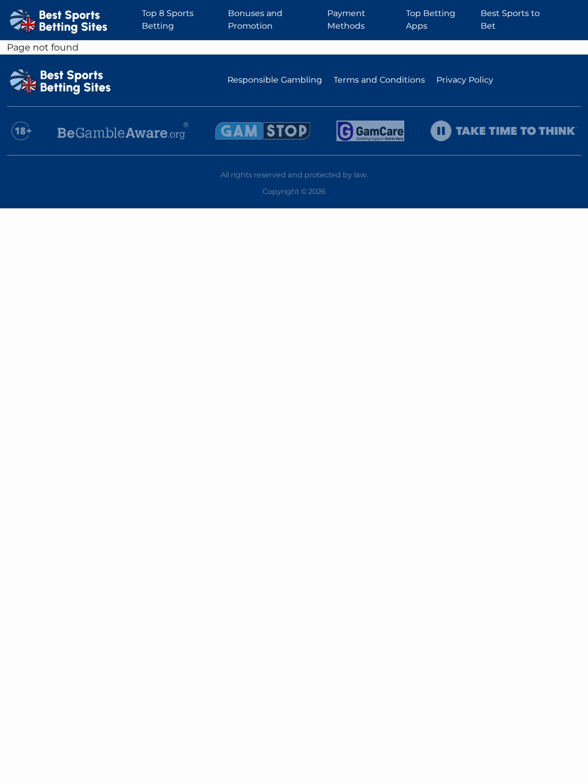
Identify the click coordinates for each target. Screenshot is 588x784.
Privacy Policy (464, 80)
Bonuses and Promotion (255, 19)
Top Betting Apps (430, 19)
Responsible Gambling (274, 80)
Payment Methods (346, 19)
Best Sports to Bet (510, 19)
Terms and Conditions (379, 80)
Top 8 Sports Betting (168, 19)
